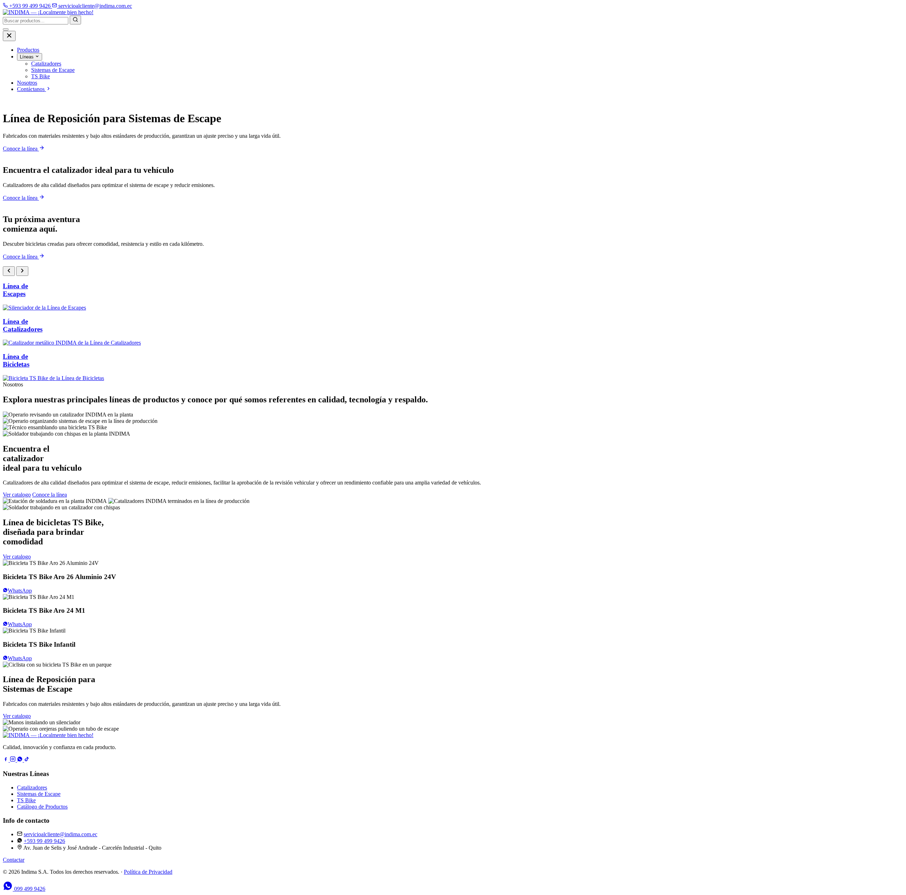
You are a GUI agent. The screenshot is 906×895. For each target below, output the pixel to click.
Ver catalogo (17, 495)
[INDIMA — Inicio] (48, 12)
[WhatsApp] (20, 760)
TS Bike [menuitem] (40, 76)
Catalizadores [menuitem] (46, 64)
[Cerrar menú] (9, 36)
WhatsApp (20, 591)
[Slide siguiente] (22, 271)
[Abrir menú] (5, 29)
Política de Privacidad (148, 872)
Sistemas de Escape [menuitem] (53, 70)
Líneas (27, 57)
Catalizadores (32, 787)
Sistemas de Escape (39, 794)
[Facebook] (6, 760)
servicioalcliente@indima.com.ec (60, 834)
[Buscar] (75, 20)
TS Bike (26, 800)
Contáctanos (31, 89)
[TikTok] (27, 760)
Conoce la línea (21, 149)
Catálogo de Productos (42, 807)
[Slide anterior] (9, 271)
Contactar (13, 860)
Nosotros (27, 83)
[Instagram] (13, 760)
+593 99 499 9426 (44, 841)
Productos (28, 50)
